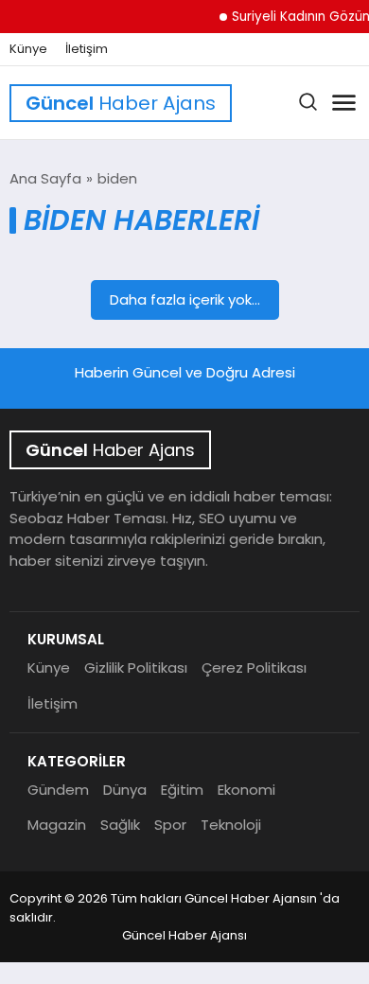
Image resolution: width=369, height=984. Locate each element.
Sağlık (120, 825)
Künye (28, 49)
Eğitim (182, 790)
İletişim (86, 49)
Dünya (125, 790)
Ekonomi (246, 790)
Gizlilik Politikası (135, 667)
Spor (170, 825)
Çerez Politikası (254, 667)
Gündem (58, 790)
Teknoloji (231, 825)
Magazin (56, 825)
